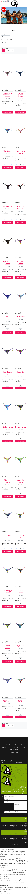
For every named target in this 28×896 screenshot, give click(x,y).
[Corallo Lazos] (7, 296)
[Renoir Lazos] (20, 680)
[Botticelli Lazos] (20, 514)
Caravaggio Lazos (7, 591)
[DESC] (11, 36)
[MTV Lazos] (7, 185)
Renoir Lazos (20, 702)
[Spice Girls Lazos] (7, 241)
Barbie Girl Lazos (7, 95)
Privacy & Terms (14, 844)
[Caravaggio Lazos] (7, 570)
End (12, 50)
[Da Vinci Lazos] (20, 570)
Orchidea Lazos (7, 536)
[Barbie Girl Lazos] (7, 73)
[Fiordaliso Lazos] (7, 351)
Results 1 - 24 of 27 (6, 40)
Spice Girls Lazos (7, 262)
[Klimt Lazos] (7, 680)
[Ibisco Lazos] (20, 406)
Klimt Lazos (7, 701)
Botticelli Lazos (20, 536)
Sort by (3, 34)
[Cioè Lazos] (7, 130)
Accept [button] (3, 870)
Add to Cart (7, 112)
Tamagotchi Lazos (20, 262)
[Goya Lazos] (20, 625)
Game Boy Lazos (20, 152)
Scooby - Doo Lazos (20, 207)
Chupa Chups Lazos (20, 96)
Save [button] (13, 893)
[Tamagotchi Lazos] (20, 241)
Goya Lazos (20, 645)
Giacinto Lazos (20, 373)
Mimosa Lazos (7, 481)
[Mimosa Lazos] (7, 459)
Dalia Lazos (20, 317)
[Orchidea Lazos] (7, 514)
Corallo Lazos (7, 318)
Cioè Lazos (7, 151)
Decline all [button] (11, 859)
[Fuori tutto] (14, 15)
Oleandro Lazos (20, 481)
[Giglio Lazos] (7, 406)
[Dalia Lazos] (20, 296)
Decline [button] (9, 870)
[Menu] (24, 2)
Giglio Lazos (7, 427)
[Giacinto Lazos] (20, 351)
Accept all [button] (3, 859)
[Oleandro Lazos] (20, 459)
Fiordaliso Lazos (7, 373)
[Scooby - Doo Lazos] (20, 185)
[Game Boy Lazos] (20, 130)
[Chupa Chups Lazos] (20, 73)
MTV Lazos (7, 206)
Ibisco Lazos (20, 427)
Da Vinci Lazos (20, 591)
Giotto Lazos (7, 646)
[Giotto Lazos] (7, 625)
